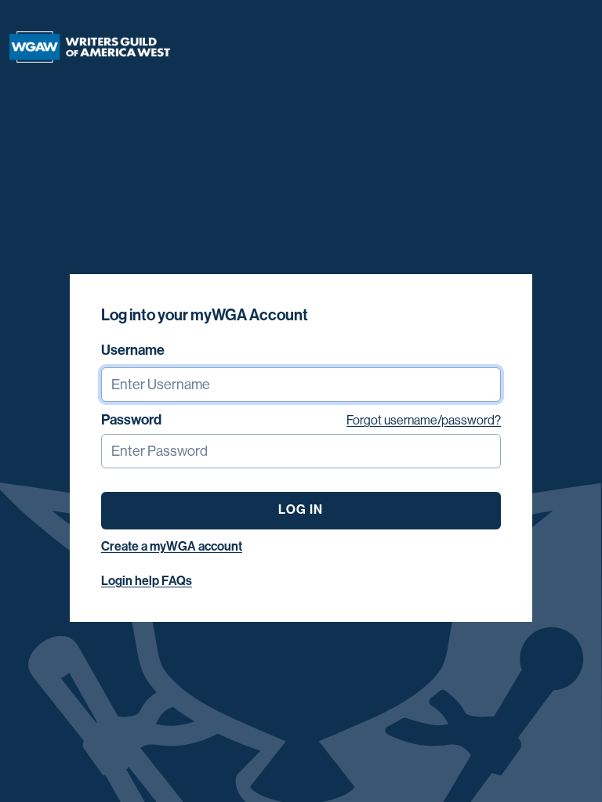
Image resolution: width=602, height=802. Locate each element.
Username (133, 350)
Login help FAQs (146, 580)
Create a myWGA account (171, 546)
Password (131, 419)
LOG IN (300, 509)
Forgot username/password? (423, 420)
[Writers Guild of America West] (89, 47)
